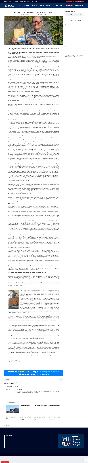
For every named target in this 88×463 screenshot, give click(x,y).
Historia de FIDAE (58, 5)
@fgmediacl (9, 435)
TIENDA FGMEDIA (79, 5)
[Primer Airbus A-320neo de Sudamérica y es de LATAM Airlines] (26, 405)
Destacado (43, 14)
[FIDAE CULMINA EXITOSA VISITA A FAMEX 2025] (12, 409)
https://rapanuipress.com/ (14, 357)
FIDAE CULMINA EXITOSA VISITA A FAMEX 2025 (12, 417)
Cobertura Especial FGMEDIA (34, 14)
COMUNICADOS (7, 1)
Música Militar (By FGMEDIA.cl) (26, 1)
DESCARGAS (15, 1)
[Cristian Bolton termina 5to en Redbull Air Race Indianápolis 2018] (55, 405)
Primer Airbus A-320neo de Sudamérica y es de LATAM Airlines (26, 417)
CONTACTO (37, 1)
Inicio (20, 5)
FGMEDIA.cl (20, 389)
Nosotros (26, 5)
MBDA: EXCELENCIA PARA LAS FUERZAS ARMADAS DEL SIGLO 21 (40, 417)
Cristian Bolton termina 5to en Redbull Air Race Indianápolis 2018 (55, 417)
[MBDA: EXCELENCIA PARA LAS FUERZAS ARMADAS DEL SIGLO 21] (40, 405)
